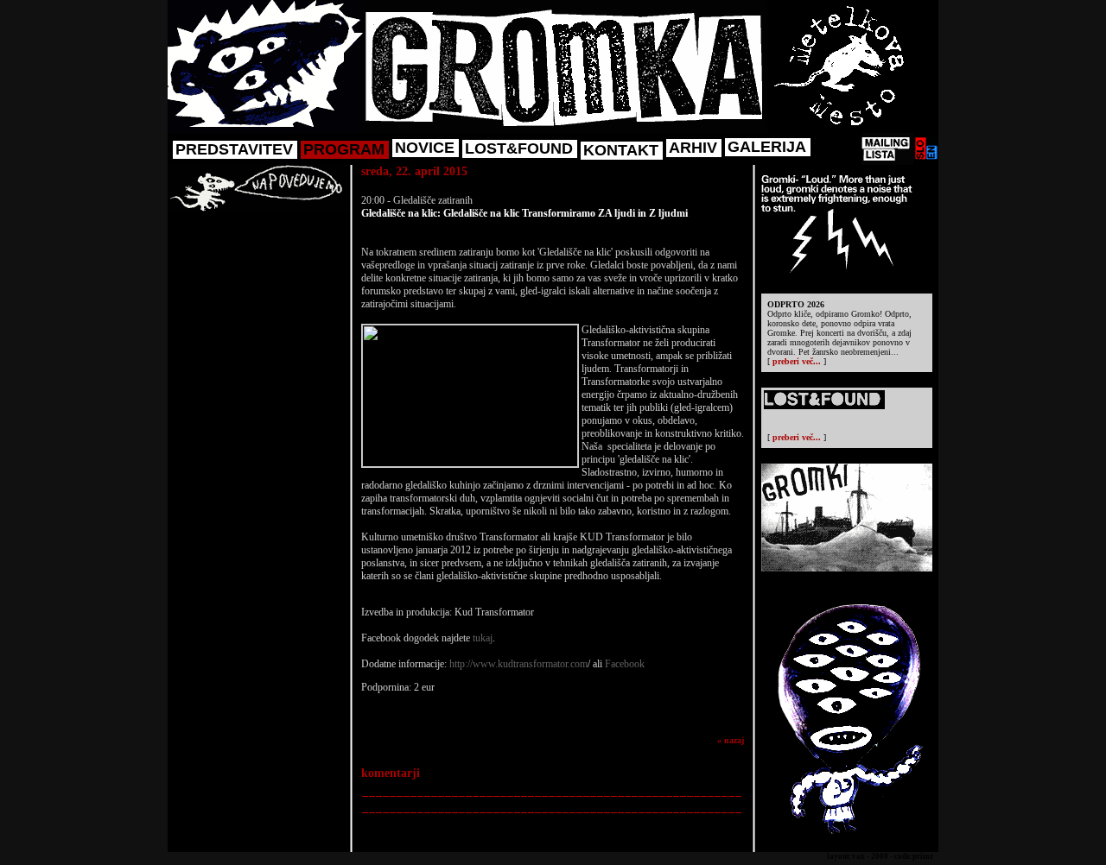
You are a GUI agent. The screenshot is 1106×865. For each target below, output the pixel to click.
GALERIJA (767, 146)
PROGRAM (344, 149)
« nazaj (730, 740)
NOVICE (424, 147)
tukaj (483, 638)
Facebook (625, 664)
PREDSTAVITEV (234, 149)
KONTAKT (620, 150)
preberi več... (796, 361)
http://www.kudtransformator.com (518, 664)
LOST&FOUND (519, 148)
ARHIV (693, 147)
